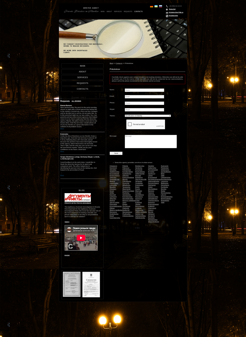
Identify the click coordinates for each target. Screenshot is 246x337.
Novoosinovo (127, 212)
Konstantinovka (166, 197)
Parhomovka (152, 220)
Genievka (138, 168)
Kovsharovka (127, 197)
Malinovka (164, 183)
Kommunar (139, 185)
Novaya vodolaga (128, 200)
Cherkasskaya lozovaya (153, 201)
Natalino (113, 187)
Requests (128, 11)
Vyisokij (138, 193)
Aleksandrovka (153, 181)
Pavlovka (125, 193)
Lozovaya (164, 181)
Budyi (137, 187)
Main (103, 11)
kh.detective (173, 16)
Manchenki (126, 189)
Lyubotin (138, 208)
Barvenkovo (139, 206)
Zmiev (150, 187)
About (109, 11)
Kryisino (151, 172)
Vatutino (151, 166)
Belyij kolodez (166, 199)
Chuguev (113, 189)
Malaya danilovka (116, 210)
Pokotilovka (126, 181)
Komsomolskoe (128, 177)
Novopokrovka (127, 199)
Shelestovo (165, 170)
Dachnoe (151, 218)
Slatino (137, 204)
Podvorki (125, 208)
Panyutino (113, 204)
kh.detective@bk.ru (176, 12)
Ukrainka (113, 170)
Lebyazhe (113, 185)
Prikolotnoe (126, 170)
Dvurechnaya (115, 176)
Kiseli (112, 216)
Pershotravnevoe (154, 179)
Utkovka (125, 176)
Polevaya (125, 168)
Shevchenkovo (153, 222)
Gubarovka (152, 168)
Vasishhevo (139, 195)
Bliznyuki (138, 191)
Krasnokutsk (114, 174)
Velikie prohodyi (141, 212)
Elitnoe (112, 208)
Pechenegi (126, 206)
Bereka (163, 189)
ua (156, 6)
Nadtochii (125, 210)
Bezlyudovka (140, 172)
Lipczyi (163, 195)
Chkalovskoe (166, 177)
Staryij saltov (114, 202)
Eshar (137, 200)
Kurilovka (164, 187)
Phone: (112, 103)
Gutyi (124, 202)
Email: (112, 96)
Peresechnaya (153, 183)
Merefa (150, 212)
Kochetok (138, 170)
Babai (163, 191)
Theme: (112, 116)
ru (160, 6)
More (62, 128)
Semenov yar (114, 179)
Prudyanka (126, 214)
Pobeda (125, 166)
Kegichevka (114, 214)
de (151, 6)
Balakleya (139, 177)
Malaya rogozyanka (114, 182)
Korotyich (113, 168)
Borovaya (113, 212)
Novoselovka (166, 193)
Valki (162, 202)
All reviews (76, 101)
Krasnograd (152, 177)
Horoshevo (165, 185)
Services (118, 11)
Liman (150, 176)
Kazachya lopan (128, 191)
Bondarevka (139, 166)
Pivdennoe (165, 168)
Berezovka (139, 210)
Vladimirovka (114, 172)
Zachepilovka (166, 172)
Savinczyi (151, 174)
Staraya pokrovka (151, 194)
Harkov (112, 200)
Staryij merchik (140, 179)
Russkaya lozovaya (139, 198)
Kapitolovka (126, 174)
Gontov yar (139, 214)
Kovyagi (113, 195)
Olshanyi (151, 214)
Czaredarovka (115, 218)
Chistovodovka (128, 216)
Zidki (162, 176)
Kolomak (138, 202)
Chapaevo (113, 166)
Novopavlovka (166, 179)
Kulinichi (151, 206)
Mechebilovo (152, 189)
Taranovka (126, 187)
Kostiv (137, 189)
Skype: (112, 109)
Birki (162, 174)
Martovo (151, 191)
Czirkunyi (113, 197)
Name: (112, 90)
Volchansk (152, 185)
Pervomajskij (153, 170)
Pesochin (125, 183)
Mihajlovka (126, 185)
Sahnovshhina (140, 216)
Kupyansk (164, 166)
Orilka (112, 193)
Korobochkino (127, 172)
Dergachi (151, 216)
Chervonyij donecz (152, 209)
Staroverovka (153, 197)
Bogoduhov (165, 200)
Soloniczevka (140, 218)
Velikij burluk (140, 174)
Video (67, 222)
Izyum (112, 191)
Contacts (138, 11)
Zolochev (113, 177)
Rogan (124, 204)
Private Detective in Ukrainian (78, 203)
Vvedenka (139, 183)
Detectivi (172, 9)
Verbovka (138, 181)
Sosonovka (126, 195)
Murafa (125, 179)
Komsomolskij (153, 204)
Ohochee (113, 199)
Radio (67, 255)
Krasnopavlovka (116, 206)
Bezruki (138, 176)
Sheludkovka (153, 199)
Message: (113, 136)
